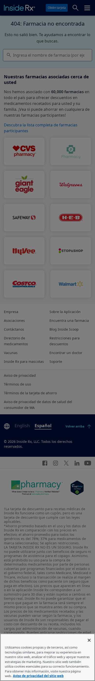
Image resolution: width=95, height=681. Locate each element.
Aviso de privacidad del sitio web (38, 676)
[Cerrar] (89, 640)
